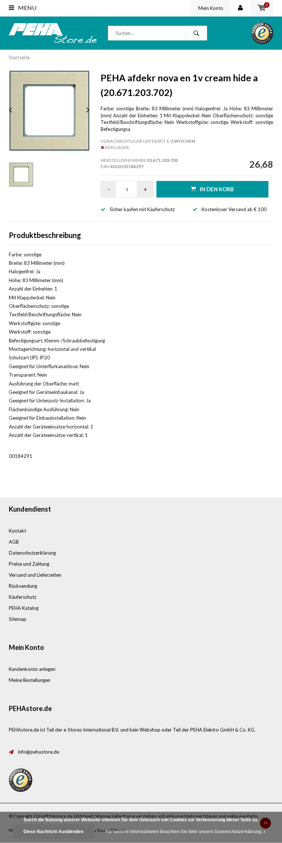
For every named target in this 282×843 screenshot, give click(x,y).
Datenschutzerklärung (32, 553)
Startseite (19, 57)
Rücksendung (23, 586)
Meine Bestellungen (29, 680)
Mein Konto (210, 8)
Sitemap (17, 619)
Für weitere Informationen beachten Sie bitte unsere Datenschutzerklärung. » (185, 831)
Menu (26, 7)
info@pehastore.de (38, 752)
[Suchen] (196, 33)
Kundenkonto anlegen (32, 669)
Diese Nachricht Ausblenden (53, 831)
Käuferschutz (22, 597)
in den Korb (217, 189)
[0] (261, 8)
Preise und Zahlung (29, 564)
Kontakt (17, 531)
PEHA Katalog (24, 608)
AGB (14, 542)
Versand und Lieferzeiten (35, 575)
